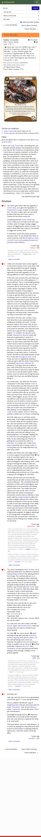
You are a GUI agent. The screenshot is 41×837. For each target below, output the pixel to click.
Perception (30, 638)
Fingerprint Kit (20, 646)
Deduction (12, 437)
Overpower (16, 709)
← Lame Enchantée (10, 25)
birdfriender (31, 526)
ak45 (34, 658)
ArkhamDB (9, 2)
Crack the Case (12, 240)
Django (32, 248)
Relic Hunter (30, 587)
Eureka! (9, 638)
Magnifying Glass (13, 705)
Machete (33, 707)
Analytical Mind (23, 497)
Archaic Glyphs (12, 626)
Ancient (23, 626)
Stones (29, 626)
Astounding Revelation (28, 240)
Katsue (11, 672)
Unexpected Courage (14, 210)
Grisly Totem (8, 131)
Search (35, 8)
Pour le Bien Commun (29, 25)
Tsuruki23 (17, 561)
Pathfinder (20, 731)
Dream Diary (11, 208)
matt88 (27, 549)
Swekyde (17, 686)
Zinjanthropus (27, 254)
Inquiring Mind (18, 638)
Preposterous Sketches (20, 335)
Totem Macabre (10, 35)
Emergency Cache (32, 238)
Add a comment (14, 259)
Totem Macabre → (31, 29)
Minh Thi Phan (30, 491)
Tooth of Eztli (30, 405)
